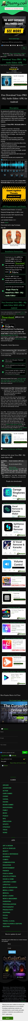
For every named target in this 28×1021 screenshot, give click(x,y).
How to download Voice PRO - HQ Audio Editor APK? (14, 351)
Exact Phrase (6, 45)
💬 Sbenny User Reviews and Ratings (11, 449)
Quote (24, 763)
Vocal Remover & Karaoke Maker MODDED (14, 503)
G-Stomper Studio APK (14, 590)
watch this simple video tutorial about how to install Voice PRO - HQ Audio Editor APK (13, 380)
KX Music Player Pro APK (14, 607)
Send (25, 752)
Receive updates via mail (8, 752)
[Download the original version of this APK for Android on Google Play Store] (8, 326)
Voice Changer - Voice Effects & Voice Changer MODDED (14, 622)
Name (1, 731)
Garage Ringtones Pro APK (14, 486)
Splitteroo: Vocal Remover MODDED (14, 520)
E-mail (2, 738)
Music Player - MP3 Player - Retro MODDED (14, 672)
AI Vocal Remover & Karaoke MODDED (14, 539)
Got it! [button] (7, 1018)
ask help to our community (17, 381)
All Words (14, 45)
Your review (3, 744)
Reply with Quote (18, 763)
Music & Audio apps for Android (14, 424)
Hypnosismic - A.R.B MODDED (13, 575)
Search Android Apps (14, 38)
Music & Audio (12, 467)
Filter (24, 48)
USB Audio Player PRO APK (14, 655)
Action (6, 222)
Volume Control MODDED (14, 558)
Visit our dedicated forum (21, 313)
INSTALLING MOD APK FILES (9, 335)
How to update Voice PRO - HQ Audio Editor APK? (13, 388)
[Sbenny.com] (14, 3)
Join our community (20, 339)
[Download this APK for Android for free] (8, 317)
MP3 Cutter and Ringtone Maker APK (14, 638)
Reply (11, 763)
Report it (22, 312)
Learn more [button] (9, 1014)
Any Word (21, 45)
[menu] (26, 1)
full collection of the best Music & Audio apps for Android (14, 428)
